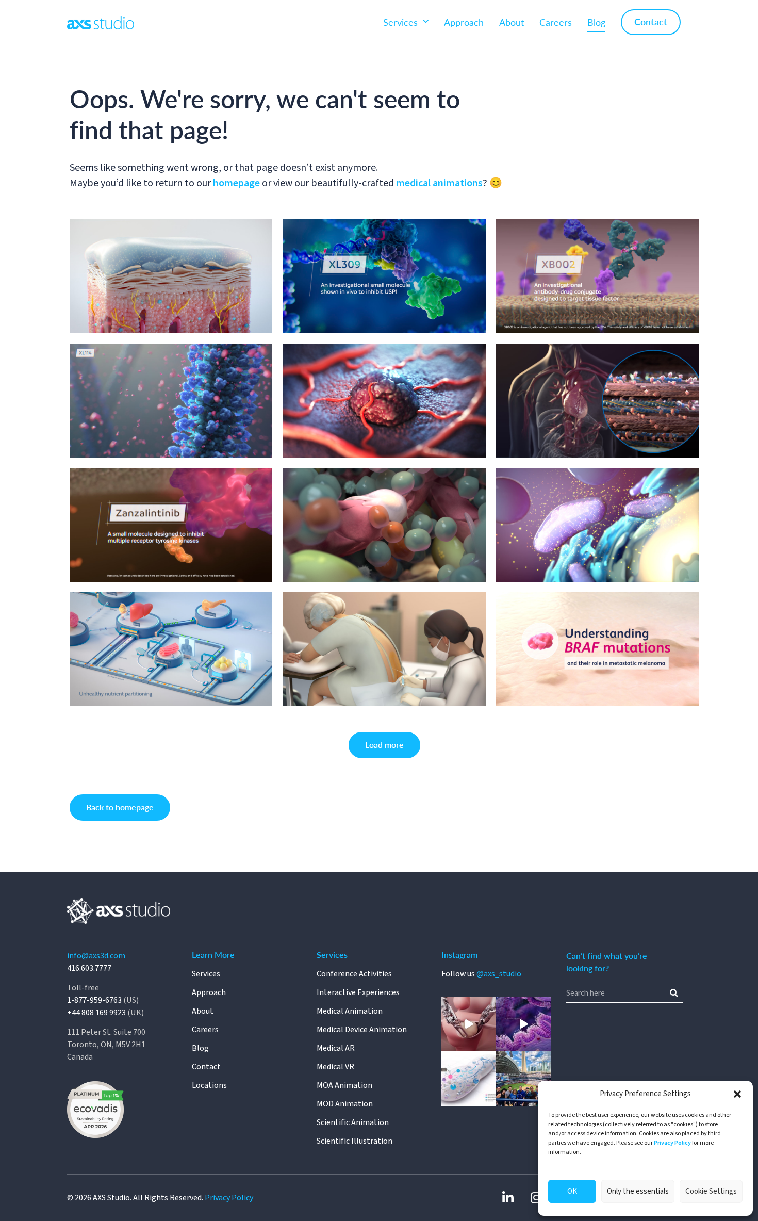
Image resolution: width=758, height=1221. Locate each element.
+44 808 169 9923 (96, 1012)
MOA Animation (344, 1085)
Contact (650, 21)
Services (400, 22)
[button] (737, 1094)
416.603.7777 (89, 968)
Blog (596, 22)
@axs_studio (498, 974)
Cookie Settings (711, 1191)
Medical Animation (350, 1011)
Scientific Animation (353, 1122)
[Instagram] (536, 1198)
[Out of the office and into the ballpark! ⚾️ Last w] (523, 1078)
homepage (237, 183)
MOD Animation (345, 1104)
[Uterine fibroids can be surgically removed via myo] (468, 1024)
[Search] (674, 993)
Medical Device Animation (362, 1029)
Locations (209, 1085)
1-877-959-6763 (94, 1000)
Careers (555, 22)
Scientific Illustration (354, 1141)
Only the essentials (638, 1191)
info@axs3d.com (96, 956)
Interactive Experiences (358, 992)
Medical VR (335, 1066)
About (511, 22)
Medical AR (336, 1048)
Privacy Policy (672, 1142)
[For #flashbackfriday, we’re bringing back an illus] (468, 1078)
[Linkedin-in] (508, 1198)
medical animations (439, 183)
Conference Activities (354, 974)
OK (572, 1191)
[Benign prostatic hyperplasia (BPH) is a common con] (523, 1024)
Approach (464, 22)
